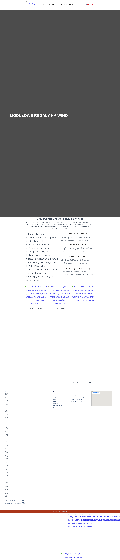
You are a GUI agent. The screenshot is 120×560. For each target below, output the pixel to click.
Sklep (53, 4)
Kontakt (66, 4)
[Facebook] (86, 4)
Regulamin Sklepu (57, 405)
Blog (61, 4)
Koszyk (71, 4)
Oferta (48, 4)
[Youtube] (88, 4)
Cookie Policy (56, 403)
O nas (57, 4)
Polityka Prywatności (58, 407)
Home (43, 4)
